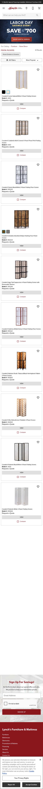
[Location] (26, 8)
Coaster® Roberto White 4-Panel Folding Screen (17, 509)
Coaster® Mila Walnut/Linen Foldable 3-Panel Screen (18, 420)
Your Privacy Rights (21, 778)
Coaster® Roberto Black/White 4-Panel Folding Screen (19, 464)
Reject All (11, 785)
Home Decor (23, 46)
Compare (23, 108)
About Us (5, 752)
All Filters (12, 60)
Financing (5, 746)
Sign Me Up (22, 712)
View (21, 104)
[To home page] (15, 8)
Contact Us (6, 755)
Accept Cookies (31, 785)
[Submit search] (37, 15)
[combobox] (32, 60)
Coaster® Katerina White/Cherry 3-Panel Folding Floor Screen (21, 329)
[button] (3, 8)
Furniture (14, 46)
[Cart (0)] (39, 8)
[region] (21, 772)
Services (5, 749)
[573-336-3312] (33, 8)
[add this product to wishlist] (38, 70)
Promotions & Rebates (10, 743)
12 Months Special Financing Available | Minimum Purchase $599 (21, 2)
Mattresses (6, 738)
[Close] (40, 759)
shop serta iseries (21, 39)
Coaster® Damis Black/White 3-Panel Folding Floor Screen (20, 187)
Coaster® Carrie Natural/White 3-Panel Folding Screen (19, 96)
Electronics (6, 741)
